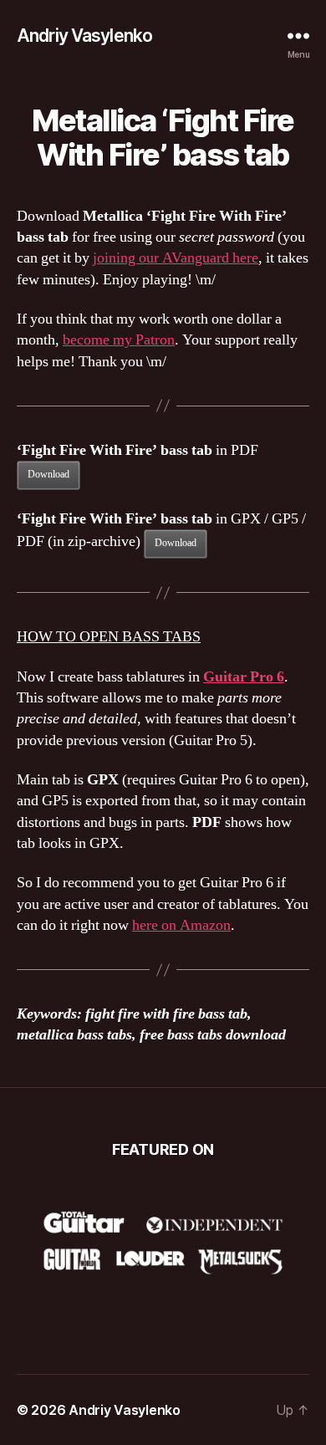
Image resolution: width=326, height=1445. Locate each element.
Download (48, 474)
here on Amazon (181, 925)
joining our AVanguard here (175, 258)
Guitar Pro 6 (243, 677)
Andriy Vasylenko (84, 35)
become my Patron (119, 340)
